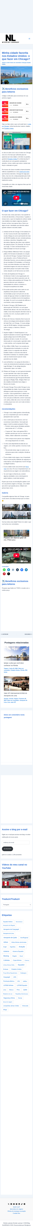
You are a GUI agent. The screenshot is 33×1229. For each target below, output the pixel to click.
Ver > (27, 104)
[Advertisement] (16, 16)
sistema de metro (24, 171)
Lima (8, 702)
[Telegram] (24, 1204)
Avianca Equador (18, 951)
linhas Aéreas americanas (19, 942)
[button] (8, 507)
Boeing (6, 956)
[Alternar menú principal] (29, 38)
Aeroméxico (19, 921)
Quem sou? (16, 1207)
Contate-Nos (16, 1213)
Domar (20, 998)
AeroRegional (24, 937)
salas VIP (13, 702)
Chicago (24, 62)
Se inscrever (7, 848)
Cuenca (27, 960)
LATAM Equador (22, 985)
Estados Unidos (9, 128)
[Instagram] (16, 1204)
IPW (26, 670)
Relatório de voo (7, 994)
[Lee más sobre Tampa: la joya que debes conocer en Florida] (16, 653)
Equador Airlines (8, 921)
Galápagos (23, 973)
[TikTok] (22, 1204)
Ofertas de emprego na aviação (16, 1211)
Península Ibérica (8, 981)
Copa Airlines (17, 960)
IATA (14, 977)
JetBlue (25, 981)
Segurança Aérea (9, 998)
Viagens (6, 668)
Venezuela (25, 1005)
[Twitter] (8, 1204)
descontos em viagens (16, 1209)
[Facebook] (11, 1204)
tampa (5, 672)
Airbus (6, 942)
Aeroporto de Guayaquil (11, 929)
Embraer (5, 969)
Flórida (22, 670)
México (11, 990)
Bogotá (14, 956)
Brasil (21, 956)
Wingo (5, 1009)
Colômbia (6, 960)
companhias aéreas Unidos (11, 1005)
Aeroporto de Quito (10, 937)
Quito (25, 990)
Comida (11, 698)
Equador (21, 965)
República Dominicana (21, 994)
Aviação (6, 698)
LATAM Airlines (8, 985)
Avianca (6, 951)
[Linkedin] (19, 1204)
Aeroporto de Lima (8, 933)
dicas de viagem (7, 1002)
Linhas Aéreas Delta (8, 965)
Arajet (5, 947)
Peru (18, 990)
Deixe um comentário (15, 62)
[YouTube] (14, 1204)
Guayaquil (6, 977)
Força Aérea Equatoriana (10, 973)
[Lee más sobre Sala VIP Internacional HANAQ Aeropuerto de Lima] (16, 683)
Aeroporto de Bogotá (9, 925)
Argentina (12, 947)
